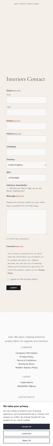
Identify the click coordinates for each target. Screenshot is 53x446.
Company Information (27, 353)
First (8, 95)
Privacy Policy (26, 357)
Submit (13, 288)
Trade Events (26, 382)
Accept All (26, 427)
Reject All (26, 440)
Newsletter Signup (26, 386)
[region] (26, 424)
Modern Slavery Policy (26, 367)
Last (8, 107)
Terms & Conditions (26, 360)
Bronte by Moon (27, 364)
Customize (26, 433)
